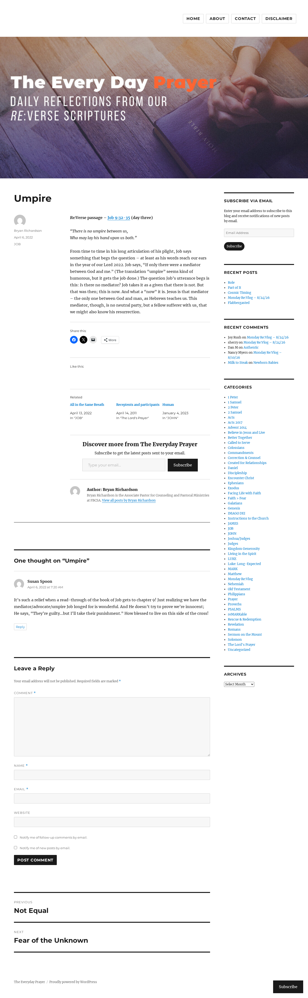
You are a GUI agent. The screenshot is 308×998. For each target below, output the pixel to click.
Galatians (235, 503)
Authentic (251, 347)
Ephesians (236, 483)
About (217, 18)
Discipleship (237, 473)
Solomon (235, 640)
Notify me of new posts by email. (45, 848)
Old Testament (239, 589)
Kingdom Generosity (244, 549)
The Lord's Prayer (241, 645)
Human (168, 405)
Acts (231, 417)
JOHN (232, 534)
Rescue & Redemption (244, 619)
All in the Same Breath (87, 405)
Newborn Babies (265, 363)
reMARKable (237, 614)
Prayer (233, 599)
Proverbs (235, 604)
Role (231, 283)
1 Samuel (234, 402)
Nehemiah (236, 584)
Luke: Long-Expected (244, 564)
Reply (20, 627)
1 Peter (233, 397)
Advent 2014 (237, 428)
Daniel (233, 468)
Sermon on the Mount (245, 635)
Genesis (234, 508)
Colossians (236, 448)
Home (193, 18)
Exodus (233, 488)
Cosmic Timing (239, 293)
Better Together (240, 438)
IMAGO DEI (236, 513)
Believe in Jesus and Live (246, 433)
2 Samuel (235, 412)
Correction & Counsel (244, 458)
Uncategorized (239, 650)
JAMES (233, 523)
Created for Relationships (247, 463)
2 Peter (233, 407)
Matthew (235, 574)
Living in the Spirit (242, 554)
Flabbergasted (239, 303)
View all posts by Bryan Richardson (129, 500)
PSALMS (234, 609)
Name (21, 766)
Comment (25, 693)
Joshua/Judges (239, 539)
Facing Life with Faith (244, 493)
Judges (233, 544)
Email (21, 789)
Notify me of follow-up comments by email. (53, 837)
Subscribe (182, 465)
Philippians (236, 594)
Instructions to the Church (248, 518)
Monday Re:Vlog (240, 579)
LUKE (232, 559)
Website (22, 813)
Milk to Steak (238, 363)
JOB (17, 244)
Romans (234, 630)
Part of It (234, 288)
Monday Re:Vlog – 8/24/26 (249, 298)
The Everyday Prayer (29, 982)
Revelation (236, 624)
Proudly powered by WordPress (73, 982)
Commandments (241, 453)
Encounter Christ (241, 478)
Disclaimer (279, 18)
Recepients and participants (138, 405)
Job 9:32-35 (119, 217)
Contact (245, 18)
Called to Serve (239, 443)
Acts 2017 (235, 423)
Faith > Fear (237, 498)
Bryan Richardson (28, 230)
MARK (232, 569)
